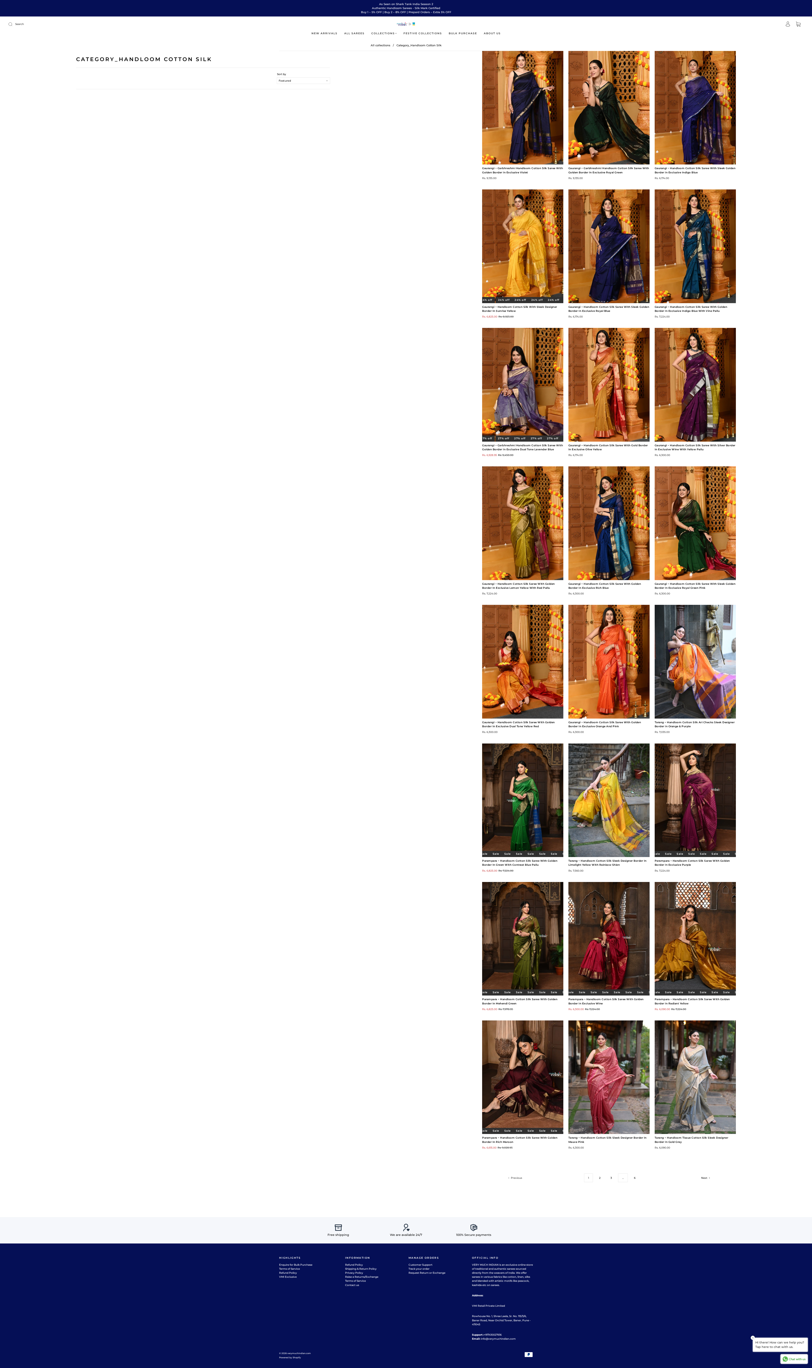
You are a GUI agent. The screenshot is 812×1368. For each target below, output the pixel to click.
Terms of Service (289, 1268)
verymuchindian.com (299, 1353)
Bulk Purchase (463, 33)
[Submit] (13, 24)
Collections (383, 33)
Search (19, 24)
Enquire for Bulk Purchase (295, 1264)
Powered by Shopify (290, 1357)
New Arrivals (324, 33)
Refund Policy (288, 1272)
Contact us (352, 1285)
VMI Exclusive (288, 1276)
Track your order (419, 1268)
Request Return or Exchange (427, 1272)
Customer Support (420, 1264)
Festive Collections (422, 33)
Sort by (281, 74)
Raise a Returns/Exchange (361, 1276)
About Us (492, 33)
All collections (380, 45)
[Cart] (798, 24)
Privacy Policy (354, 1272)
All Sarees (354, 33)
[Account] (788, 24)
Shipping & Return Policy (361, 1268)
